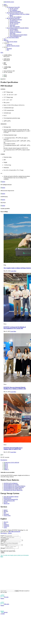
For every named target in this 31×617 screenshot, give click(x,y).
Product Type (4, 545)
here (2, 556)
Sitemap (10, 533)
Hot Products (4, 533)
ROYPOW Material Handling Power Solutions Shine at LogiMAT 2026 (13, 448)
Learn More (13, 271)
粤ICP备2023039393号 (14, 531)
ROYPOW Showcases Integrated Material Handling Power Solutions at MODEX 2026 (15, 388)
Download (4, 460)
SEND (2, 552)
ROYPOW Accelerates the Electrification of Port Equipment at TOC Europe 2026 (15, 327)
